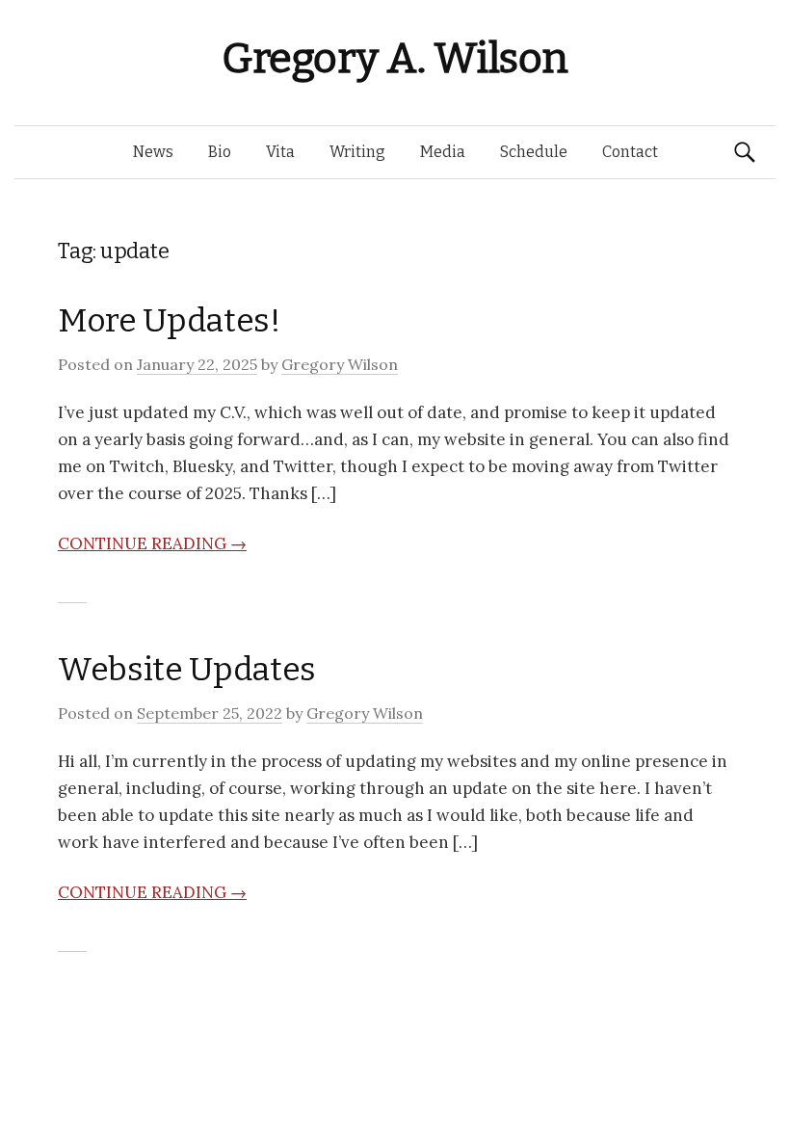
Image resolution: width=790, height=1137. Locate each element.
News (153, 152)
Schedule (533, 152)
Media (442, 152)
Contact (630, 152)
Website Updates (187, 669)
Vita (280, 152)
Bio (219, 152)
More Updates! (169, 320)
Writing (357, 152)
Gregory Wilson (339, 364)
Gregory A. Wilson (395, 58)
